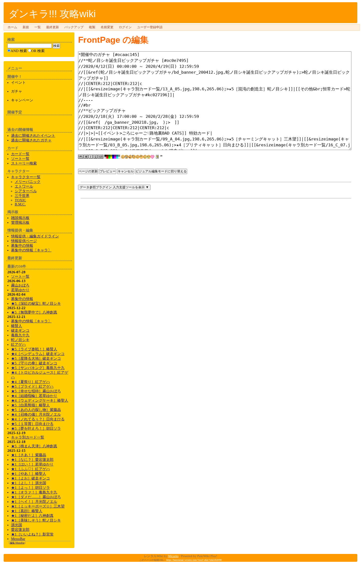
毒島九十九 (20, 335)
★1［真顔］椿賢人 (26, 511)
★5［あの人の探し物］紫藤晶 (36, 410)
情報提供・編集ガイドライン (35, 236)
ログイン (125, 27)
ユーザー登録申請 (150, 27)
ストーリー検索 (24, 163)
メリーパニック (28, 182)
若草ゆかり (20, 290)
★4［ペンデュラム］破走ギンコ (38, 354)
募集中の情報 (22, 246)
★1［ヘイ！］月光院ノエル (34, 502)
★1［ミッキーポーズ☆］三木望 (38, 506)
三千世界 (22, 196)
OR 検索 (38, 51)
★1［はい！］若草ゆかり (32, 464)
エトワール (24, 186)
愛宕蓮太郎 (20, 530)
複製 (92, 27)
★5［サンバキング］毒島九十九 (38, 368)
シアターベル (26, 191)
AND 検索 (19, 51)
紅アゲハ (18, 344)
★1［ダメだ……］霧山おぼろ (36, 497)
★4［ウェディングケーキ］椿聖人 (39, 400)
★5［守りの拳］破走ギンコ (34, 363)
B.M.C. (20, 204)
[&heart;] (152, 157)
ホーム (12, 27)
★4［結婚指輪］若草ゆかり (34, 396)
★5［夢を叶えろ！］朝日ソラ (36, 428)
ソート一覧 (20, 159)
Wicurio (173, 556)
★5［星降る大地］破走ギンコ (36, 358)
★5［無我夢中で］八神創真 (34, 312)
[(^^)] (123, 157)
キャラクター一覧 (26, 177)
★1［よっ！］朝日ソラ (30, 488)
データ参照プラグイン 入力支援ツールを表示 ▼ (114, 187)
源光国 (16, 525)
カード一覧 (20, 154)
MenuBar (18, 539)
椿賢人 (16, 326)
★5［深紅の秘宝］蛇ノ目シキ (36, 303)
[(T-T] (149, 157)
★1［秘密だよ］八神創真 (32, 516)
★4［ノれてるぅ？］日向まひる (38, 419)
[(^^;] (145, 157)
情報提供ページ (24, 241)
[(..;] (134, 157)
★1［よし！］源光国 (28, 483)
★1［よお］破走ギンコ (30, 478)
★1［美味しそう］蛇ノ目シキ (36, 520)
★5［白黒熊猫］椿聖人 (30, 405)
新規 (26, 27)
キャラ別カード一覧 (27, 437)
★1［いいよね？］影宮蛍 (32, 534)
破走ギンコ (20, 330)
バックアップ (73, 27)
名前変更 (107, 27)
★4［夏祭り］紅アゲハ (30, 382)
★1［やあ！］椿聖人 (28, 474)
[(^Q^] (130, 157)
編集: (17, 542)
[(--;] (141, 157)
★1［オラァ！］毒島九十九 (34, 492)
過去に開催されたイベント (33, 136)
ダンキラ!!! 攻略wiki (52, 13)
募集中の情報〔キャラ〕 (31, 250)
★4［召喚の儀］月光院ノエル (36, 414)
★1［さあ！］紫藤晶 (28, 455)
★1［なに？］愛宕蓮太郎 (32, 460)
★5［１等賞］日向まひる (32, 424)
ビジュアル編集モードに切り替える (161, 171)
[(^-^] (126, 157)
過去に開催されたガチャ (31, 140)
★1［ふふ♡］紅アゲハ (30, 469)
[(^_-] (137, 157)
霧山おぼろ (20, 285)
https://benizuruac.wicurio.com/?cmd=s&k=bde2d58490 (194, 560)
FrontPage (99, 39)
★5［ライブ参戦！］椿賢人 (34, 349)
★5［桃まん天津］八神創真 (34, 446)
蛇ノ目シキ (20, 340)
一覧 (37, 27)
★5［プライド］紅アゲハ (32, 386)
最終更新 (52, 27)
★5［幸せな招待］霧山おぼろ (36, 391)
